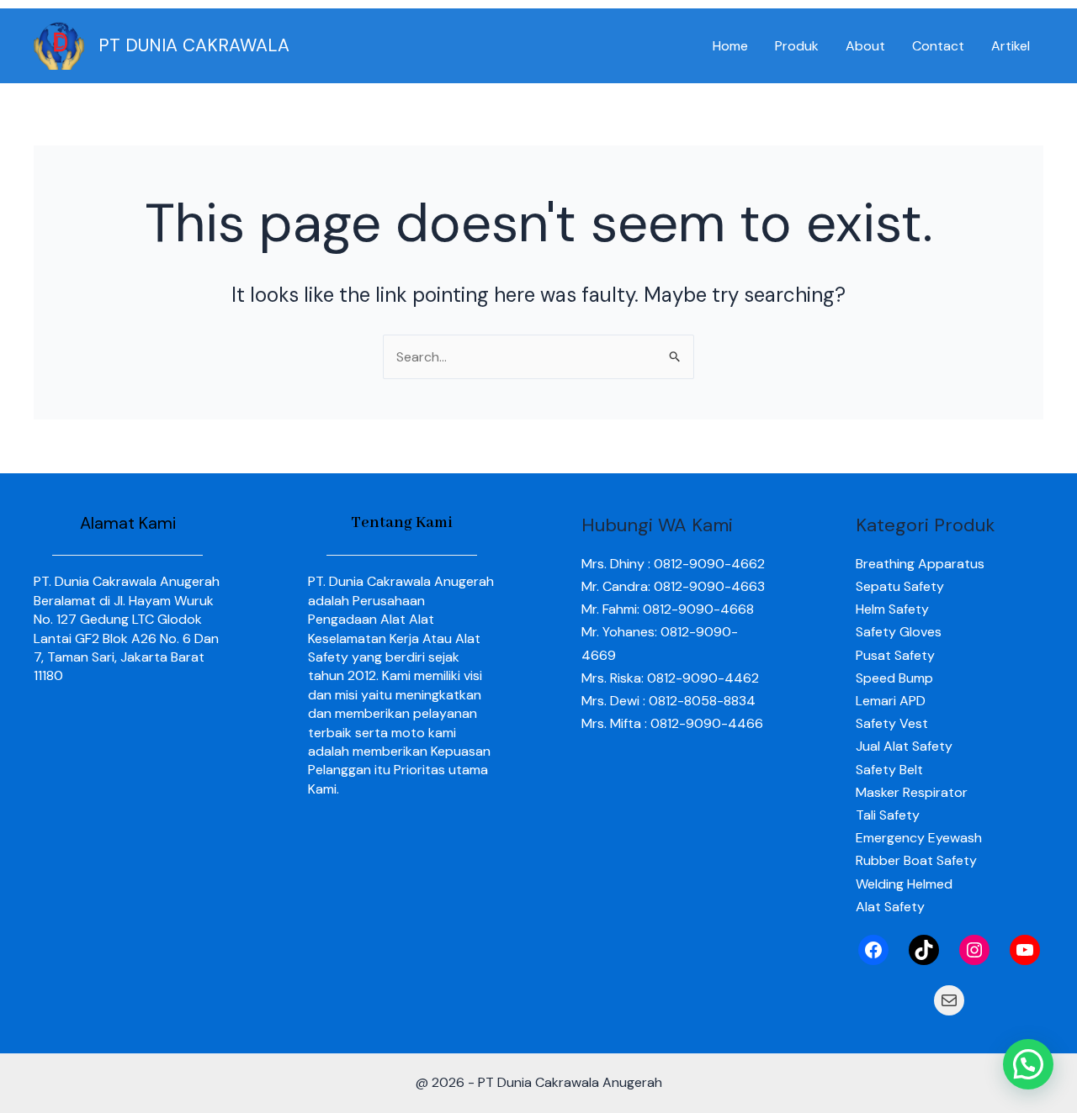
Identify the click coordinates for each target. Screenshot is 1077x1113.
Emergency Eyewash (919, 838)
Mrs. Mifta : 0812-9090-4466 (672, 723)
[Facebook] (873, 950)
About (865, 46)
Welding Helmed (904, 884)
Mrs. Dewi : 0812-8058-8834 (668, 700)
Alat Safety (890, 906)
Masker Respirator (912, 792)
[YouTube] (1025, 950)
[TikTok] (924, 950)
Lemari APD (891, 700)
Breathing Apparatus (920, 563)
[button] (1028, 1064)
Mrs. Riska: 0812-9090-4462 (670, 678)
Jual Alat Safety (904, 746)
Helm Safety (892, 609)
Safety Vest (892, 723)
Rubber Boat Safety (916, 860)
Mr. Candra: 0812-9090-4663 (673, 586)
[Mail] (949, 1000)
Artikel (1010, 46)
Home (730, 46)
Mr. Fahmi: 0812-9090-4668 (667, 609)
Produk (797, 46)
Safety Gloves (899, 632)
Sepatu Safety (900, 586)
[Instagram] (974, 950)
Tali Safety (888, 815)
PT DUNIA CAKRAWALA (193, 45)
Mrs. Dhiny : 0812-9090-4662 (673, 563)
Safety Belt (889, 769)
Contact (938, 46)
